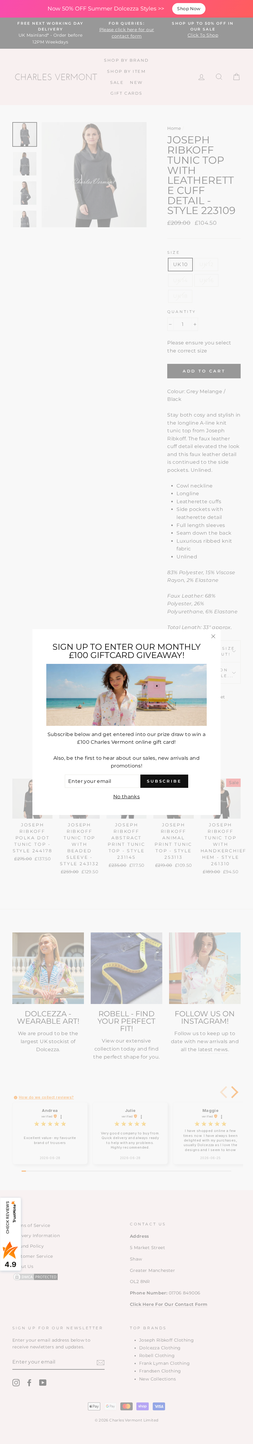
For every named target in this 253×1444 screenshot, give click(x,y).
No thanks (126, 797)
